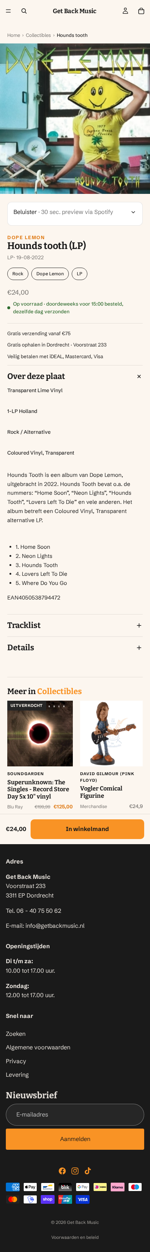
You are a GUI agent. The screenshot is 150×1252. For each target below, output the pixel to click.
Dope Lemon (26, 237)
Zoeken (15, 1033)
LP (79, 273)
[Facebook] (62, 1171)
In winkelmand (87, 828)
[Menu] (8, 11)
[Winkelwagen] (141, 11)
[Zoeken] (24, 11)
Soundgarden (25, 773)
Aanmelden (75, 1138)
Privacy (16, 1061)
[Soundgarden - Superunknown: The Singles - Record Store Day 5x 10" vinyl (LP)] (40, 733)
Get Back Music (83, 1222)
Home (13, 35)
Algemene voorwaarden (38, 1047)
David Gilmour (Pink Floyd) (107, 777)
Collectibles (38, 35)
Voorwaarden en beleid (75, 1237)
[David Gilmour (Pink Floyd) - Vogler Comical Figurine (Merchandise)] (113, 733)
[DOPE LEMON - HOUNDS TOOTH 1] (75, 118)
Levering (17, 1074)
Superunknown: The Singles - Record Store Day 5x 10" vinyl (38, 789)
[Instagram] (75, 1171)
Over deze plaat (36, 376)
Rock (17, 273)
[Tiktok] (87, 1171)
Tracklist (24, 625)
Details (20, 647)
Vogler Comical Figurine (101, 792)
